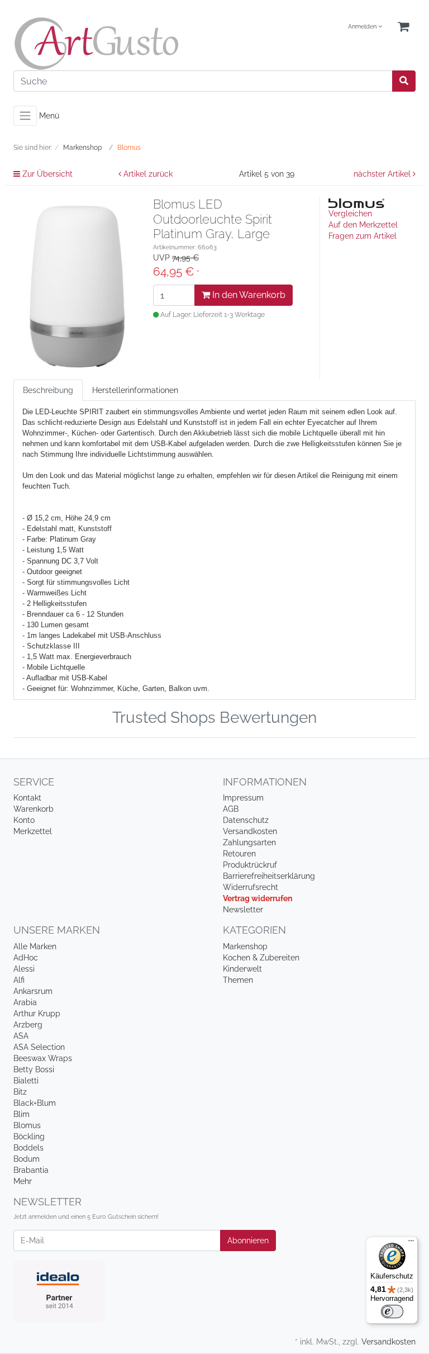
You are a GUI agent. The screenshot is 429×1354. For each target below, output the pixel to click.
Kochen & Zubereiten (261, 957)
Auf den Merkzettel (363, 224)
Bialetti (26, 1080)
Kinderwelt (242, 968)
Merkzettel (32, 831)
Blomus (27, 1125)
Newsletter (243, 909)
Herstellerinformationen (135, 390)
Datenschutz (246, 820)
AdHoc (25, 957)
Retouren (239, 853)
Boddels (28, 1147)
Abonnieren (248, 1240)
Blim (21, 1114)
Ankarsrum (33, 991)
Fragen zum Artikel (362, 235)
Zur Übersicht (46, 173)
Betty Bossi (33, 1069)
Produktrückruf (250, 864)
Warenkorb (33, 808)
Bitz (20, 1091)
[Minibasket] (403, 27)
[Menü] (411, 1243)
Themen (238, 980)
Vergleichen (350, 213)
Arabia (25, 1002)
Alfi (19, 980)
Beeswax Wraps (42, 1058)
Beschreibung (48, 390)
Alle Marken (34, 946)
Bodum (26, 1158)
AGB (231, 808)
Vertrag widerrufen (257, 898)
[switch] (392, 1311)
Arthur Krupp (36, 1013)
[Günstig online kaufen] (109, 43)
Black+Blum (34, 1103)
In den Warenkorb (247, 295)
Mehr (22, 1181)
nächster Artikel (383, 173)
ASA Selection (39, 1047)
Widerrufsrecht (250, 887)
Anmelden (363, 26)
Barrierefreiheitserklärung (269, 876)
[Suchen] (404, 81)
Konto (24, 820)
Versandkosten (250, 831)
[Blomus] (356, 202)
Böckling (29, 1136)
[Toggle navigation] (25, 116)
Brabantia (31, 1170)
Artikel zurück (147, 173)
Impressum (243, 797)
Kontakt (27, 797)
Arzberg (27, 1024)
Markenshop (245, 946)
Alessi (24, 968)
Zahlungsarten (249, 842)
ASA (20, 1035)
